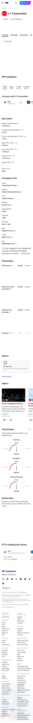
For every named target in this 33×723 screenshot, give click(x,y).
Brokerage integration (23, 715)
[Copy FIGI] (16, 244)
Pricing (19, 619)
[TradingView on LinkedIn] (20, 579)
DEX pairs (5, 633)
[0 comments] (11, 420)
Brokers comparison (23, 633)
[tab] (20, 265)
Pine (3, 635)
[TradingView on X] (3, 579)
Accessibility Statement (21, 685)
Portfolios (4, 662)
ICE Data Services (22, 592)
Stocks (4, 622)
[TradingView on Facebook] (7, 579)
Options (4, 666)
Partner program (22, 717)
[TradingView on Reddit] (3, 583)
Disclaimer (20, 678)
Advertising (20, 713)
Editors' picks (6, 704)
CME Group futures (23, 640)
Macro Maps (5, 668)
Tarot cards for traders (24, 668)
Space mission (21, 652)
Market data (21, 621)
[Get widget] (29, 429)
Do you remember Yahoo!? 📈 (13, 404)
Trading (4, 700)
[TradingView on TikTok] (29, 579)
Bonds (4, 626)
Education (5, 702)
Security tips (21, 688)
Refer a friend (6, 688)
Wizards (4, 711)
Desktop (4, 678)
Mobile (4, 676)
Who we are (20, 650)
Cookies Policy (21, 682)
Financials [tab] (14, 35)
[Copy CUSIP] (12, 237)
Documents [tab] (24, 35)
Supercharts (5, 617)
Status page (21, 692)
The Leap (20, 635)
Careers (19, 658)
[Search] (16, 3)
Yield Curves (5, 664)
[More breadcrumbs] (10, 8)
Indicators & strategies (8, 709)
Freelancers (5, 713)
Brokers (19, 631)
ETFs (3, 624)
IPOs (3, 656)
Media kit (20, 660)
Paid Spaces (5, 715)
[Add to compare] (20, 102)
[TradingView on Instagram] (16, 579)
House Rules (5, 692)
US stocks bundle (22, 644)
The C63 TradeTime (23, 670)
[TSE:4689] (4, 400)
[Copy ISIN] (15, 231)
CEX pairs (5, 631)
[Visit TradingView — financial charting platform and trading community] (9, 77)
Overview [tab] (5, 35)
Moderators (5, 694)
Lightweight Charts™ (23, 702)
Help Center (20, 656)
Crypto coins (5, 628)
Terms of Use (21, 676)
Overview (20, 628)
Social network (6, 684)
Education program (23, 719)
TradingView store (22, 666)
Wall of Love (5, 686)
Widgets (19, 697)
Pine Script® (5, 670)
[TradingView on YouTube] (12, 579)
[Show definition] (18, 123)
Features (19, 617)
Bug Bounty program (23, 690)
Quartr (26, 604)
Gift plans (20, 623)
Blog (18, 654)
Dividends (5, 654)
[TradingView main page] (7, 3)
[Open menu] (2, 3)
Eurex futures (21, 642)
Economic (5, 650)
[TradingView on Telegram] (25, 579)
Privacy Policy (21, 680)
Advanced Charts (22, 704)
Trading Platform (22, 706)
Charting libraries (22, 700)
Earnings (4, 652)
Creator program (7, 690)
